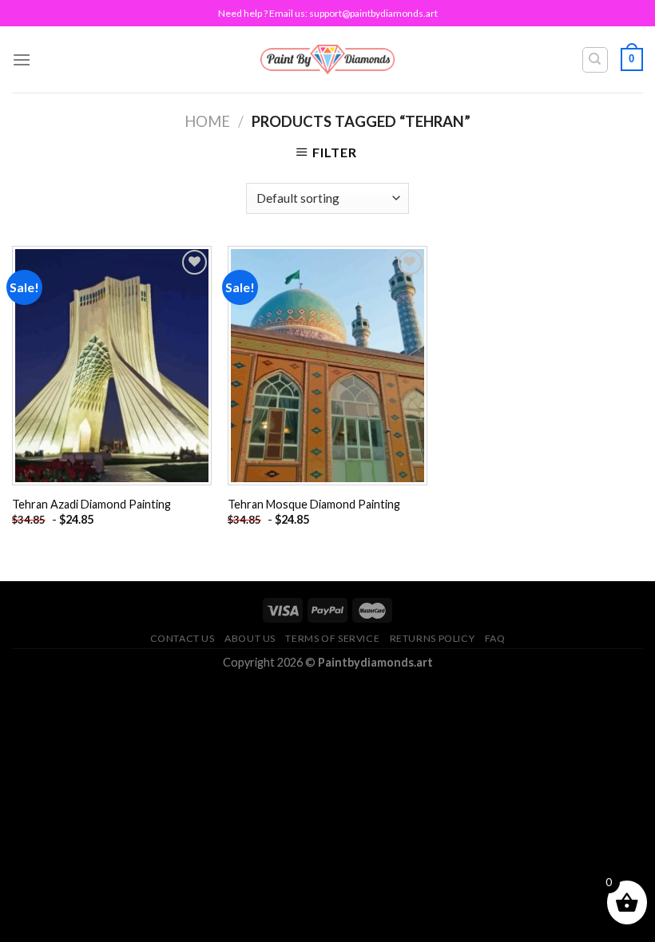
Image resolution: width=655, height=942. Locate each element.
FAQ (495, 638)
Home (207, 121)
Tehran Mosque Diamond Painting (314, 504)
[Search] (595, 60)
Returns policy (432, 638)
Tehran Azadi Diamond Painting (91, 504)
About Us (250, 638)
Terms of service (332, 638)
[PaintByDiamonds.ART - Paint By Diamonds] (327, 59)
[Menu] (21, 59)
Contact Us (182, 638)
